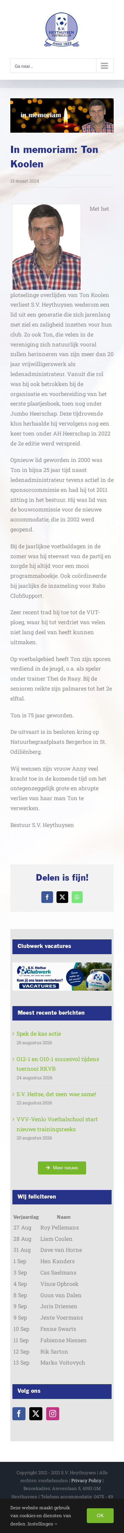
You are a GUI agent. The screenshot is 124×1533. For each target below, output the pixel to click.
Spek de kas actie (39, 1033)
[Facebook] (18, 1413)
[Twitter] (35, 1413)
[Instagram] (52, 1413)
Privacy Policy (86, 1480)
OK (100, 1515)
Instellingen (41, 1524)
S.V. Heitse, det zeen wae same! (56, 1094)
